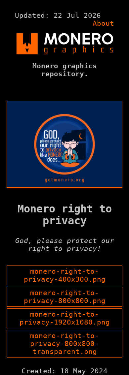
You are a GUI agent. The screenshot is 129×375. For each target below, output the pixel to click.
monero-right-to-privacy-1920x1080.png (65, 318)
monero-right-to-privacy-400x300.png (65, 275)
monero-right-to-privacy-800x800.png (65, 297)
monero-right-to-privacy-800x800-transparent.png (64, 344)
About (103, 23)
